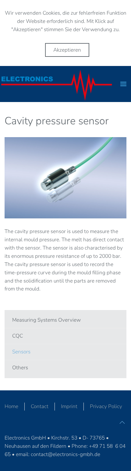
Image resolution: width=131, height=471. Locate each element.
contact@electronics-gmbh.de (65, 454)
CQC (17, 335)
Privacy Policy (106, 406)
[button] (123, 84)
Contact (39, 406)
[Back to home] (60, 84)
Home (11, 406)
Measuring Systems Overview (46, 319)
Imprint (69, 406)
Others (20, 367)
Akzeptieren (67, 49)
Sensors (21, 351)
